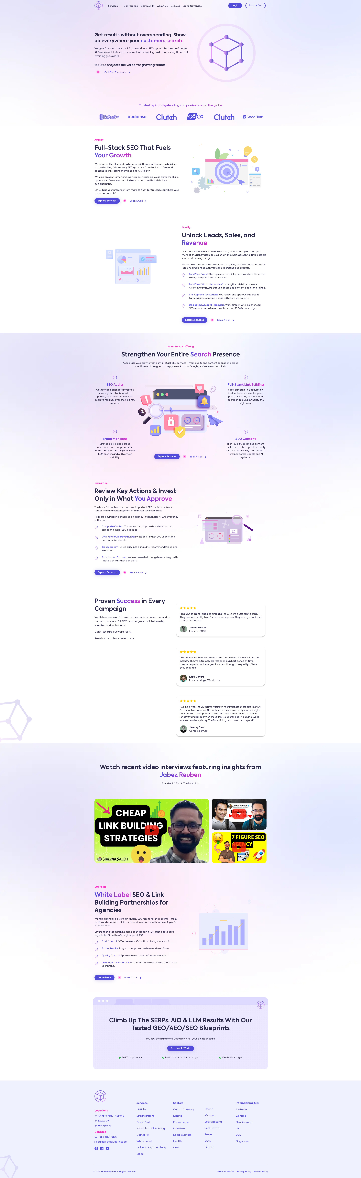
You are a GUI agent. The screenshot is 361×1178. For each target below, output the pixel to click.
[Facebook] (96, 1148)
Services (113, 6)
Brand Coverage (192, 6)
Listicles (175, 6)
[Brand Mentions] (115, 432)
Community (147, 6)
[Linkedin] (102, 1148)
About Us (162, 6)
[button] (152, 830)
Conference (131, 6)
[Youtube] (107, 1148)
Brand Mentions (115, 439)
